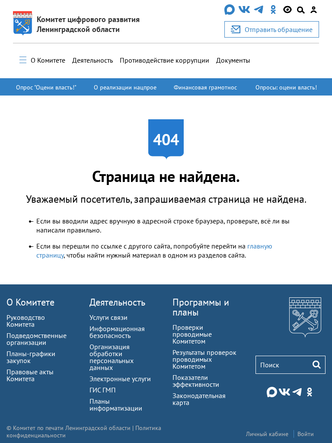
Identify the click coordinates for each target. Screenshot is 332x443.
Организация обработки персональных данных (111, 357)
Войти (305, 434)
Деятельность (92, 60)
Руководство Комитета (25, 320)
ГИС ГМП (102, 390)
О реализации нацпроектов (125, 91)
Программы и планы (200, 307)
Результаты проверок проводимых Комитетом (204, 359)
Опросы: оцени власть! (286, 87)
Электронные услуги (120, 378)
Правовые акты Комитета (30, 375)
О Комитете (48, 60)
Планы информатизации (115, 404)
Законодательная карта (199, 399)
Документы (233, 60)
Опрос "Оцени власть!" (46, 87)
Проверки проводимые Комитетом (192, 334)
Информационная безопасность (117, 332)
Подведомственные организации (36, 339)
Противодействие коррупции (164, 60)
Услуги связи (108, 317)
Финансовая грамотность (205, 91)
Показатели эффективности (195, 381)
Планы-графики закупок (30, 357)
